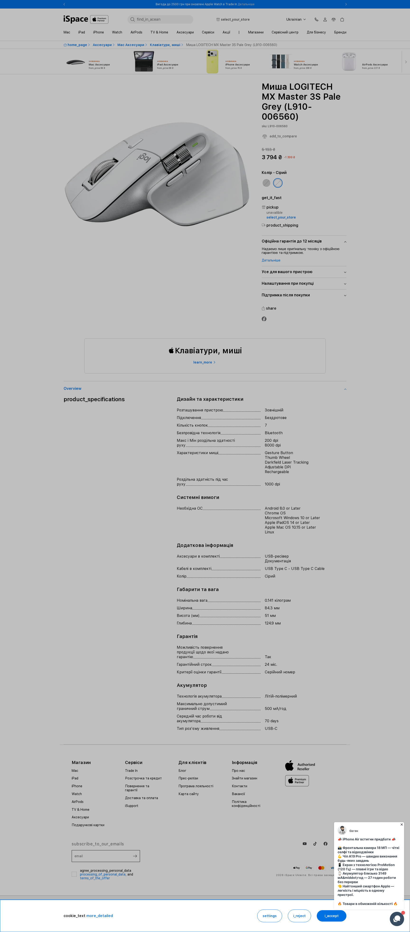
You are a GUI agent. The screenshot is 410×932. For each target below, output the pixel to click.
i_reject (299, 916)
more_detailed (99, 915)
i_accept (332, 916)
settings (270, 916)
